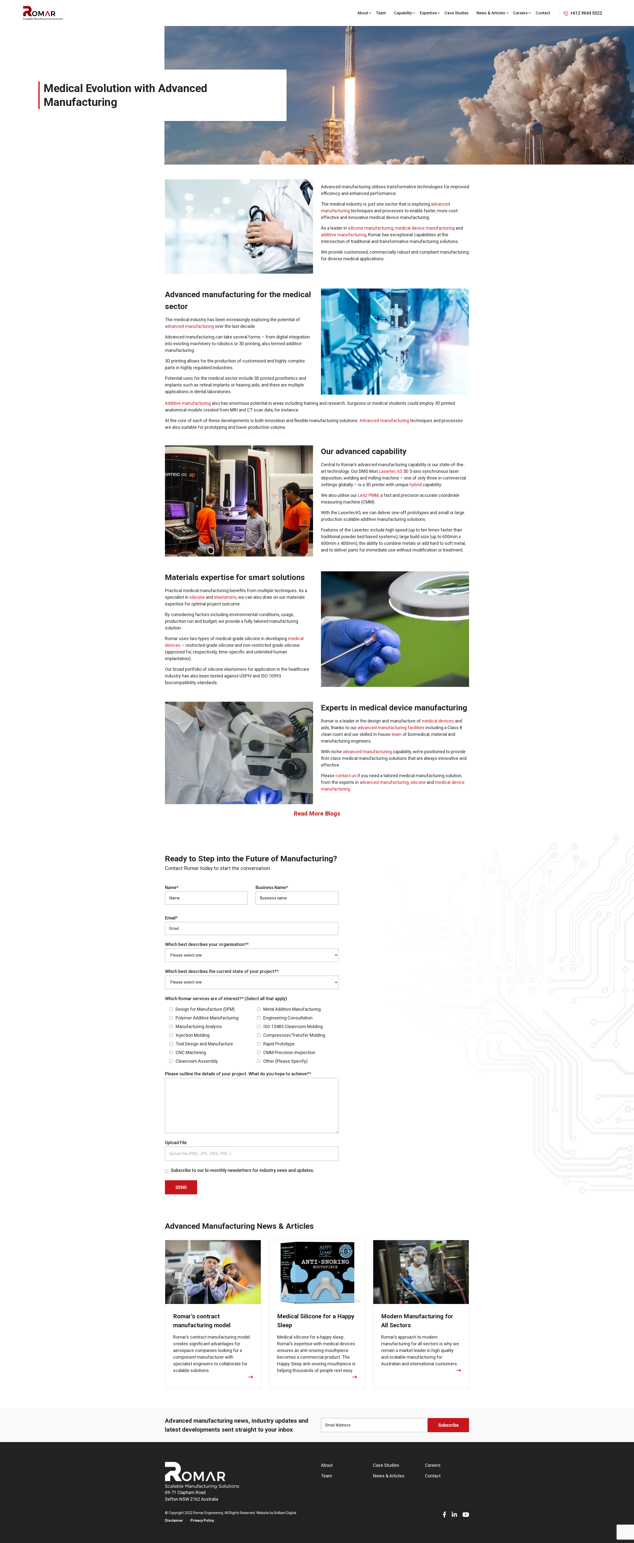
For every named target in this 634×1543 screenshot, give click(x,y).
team (397, 734)
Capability (403, 13)
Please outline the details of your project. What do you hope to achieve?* (238, 1073)
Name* (172, 887)
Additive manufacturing (188, 403)
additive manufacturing (343, 234)
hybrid (416, 484)
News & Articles (490, 13)
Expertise (428, 13)
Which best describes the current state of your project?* (222, 971)
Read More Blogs (317, 813)
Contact (543, 13)
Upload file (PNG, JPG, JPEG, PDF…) (200, 1153)
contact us (345, 775)
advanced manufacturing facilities (391, 727)
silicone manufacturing (370, 228)
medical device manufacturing (425, 228)
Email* (171, 917)
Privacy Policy (202, 1520)
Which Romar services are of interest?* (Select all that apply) (226, 998)
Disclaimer (174, 1520)
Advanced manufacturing (384, 420)
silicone (197, 597)
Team (381, 13)
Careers (520, 13)
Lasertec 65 (390, 471)
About (362, 13)
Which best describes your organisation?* (207, 944)
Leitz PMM (368, 495)
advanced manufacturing (189, 326)
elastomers (225, 597)
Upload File (176, 1142)
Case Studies (457, 13)
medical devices (438, 720)
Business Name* (272, 887)
